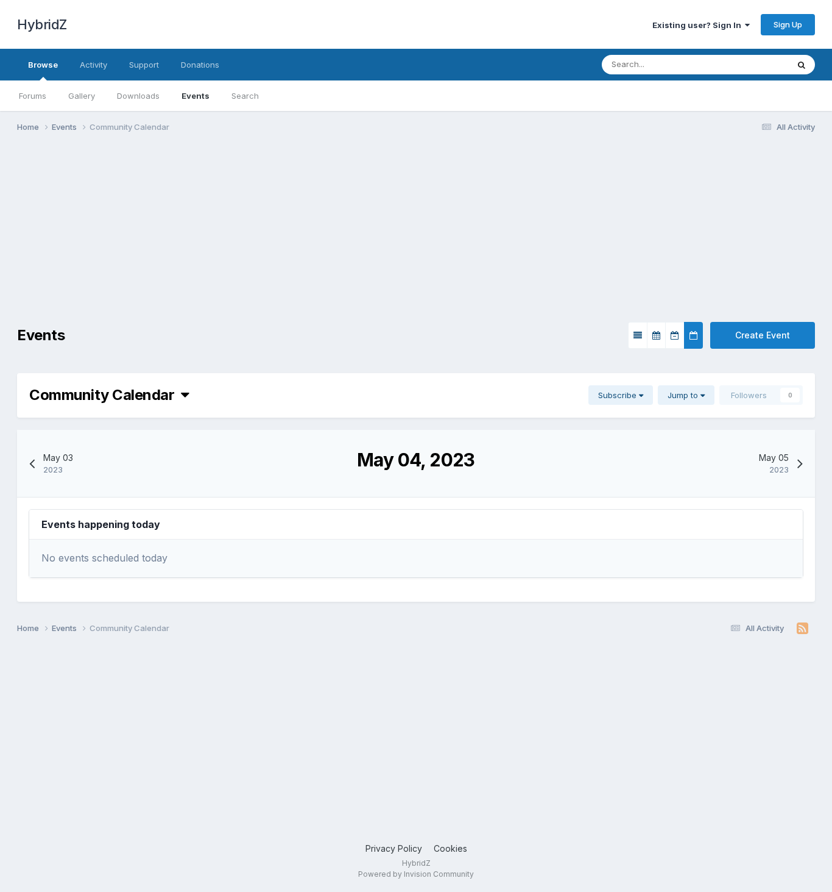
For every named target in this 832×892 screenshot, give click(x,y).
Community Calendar (105, 395)
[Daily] (693, 335)
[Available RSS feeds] (802, 628)
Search (245, 96)
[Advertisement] (238, 236)
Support (144, 65)
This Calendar (747, 64)
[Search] (801, 64)
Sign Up (788, 24)
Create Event (762, 335)
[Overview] (637, 335)
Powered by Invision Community (416, 874)
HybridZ (42, 24)
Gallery (81, 96)
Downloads (138, 96)
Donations (200, 65)
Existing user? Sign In (698, 25)
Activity (93, 65)
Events (196, 96)
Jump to (684, 395)
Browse (43, 65)
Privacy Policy (393, 848)
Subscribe (618, 395)
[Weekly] (675, 335)
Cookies (450, 848)
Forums (32, 96)
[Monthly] (656, 335)
